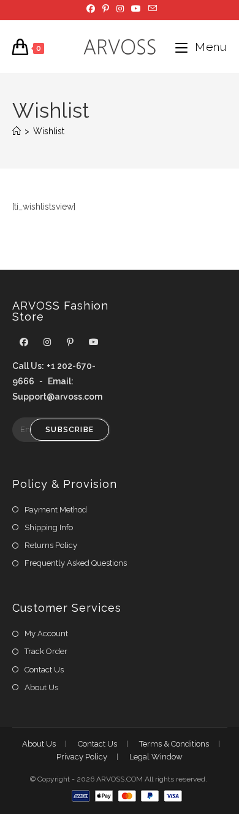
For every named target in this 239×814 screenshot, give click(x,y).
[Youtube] (94, 342)
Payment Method (56, 509)
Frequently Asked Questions (76, 563)
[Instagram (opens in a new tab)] (120, 8)
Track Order (46, 651)
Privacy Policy (81, 756)
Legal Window (156, 756)
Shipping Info (49, 527)
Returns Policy (51, 545)
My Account (46, 633)
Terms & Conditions (174, 743)
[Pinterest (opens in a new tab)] (106, 8)
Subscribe (69, 429)
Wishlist (48, 131)
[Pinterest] (70, 342)
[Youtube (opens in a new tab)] (136, 8)
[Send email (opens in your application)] (151, 8)
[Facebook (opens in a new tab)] (91, 8)
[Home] (16, 131)
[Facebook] (24, 342)
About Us (41, 687)
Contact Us (44, 669)
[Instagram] (47, 342)
